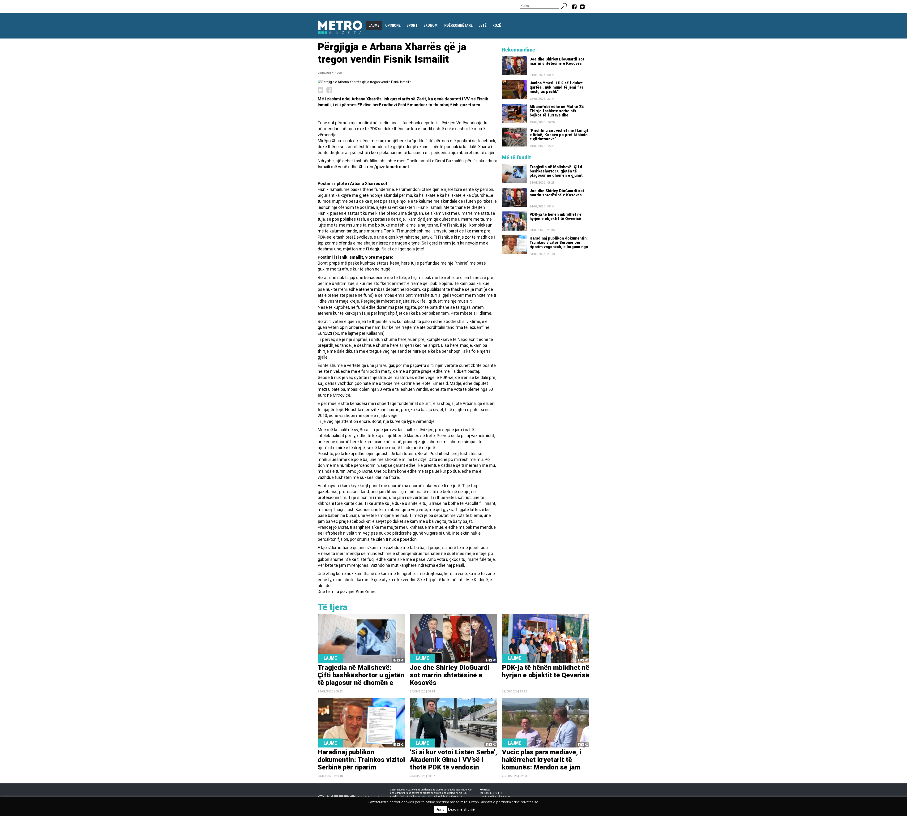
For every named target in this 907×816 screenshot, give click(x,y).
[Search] (566, 5)
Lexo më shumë (461, 809)
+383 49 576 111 (493, 793)
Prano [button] (440, 809)
